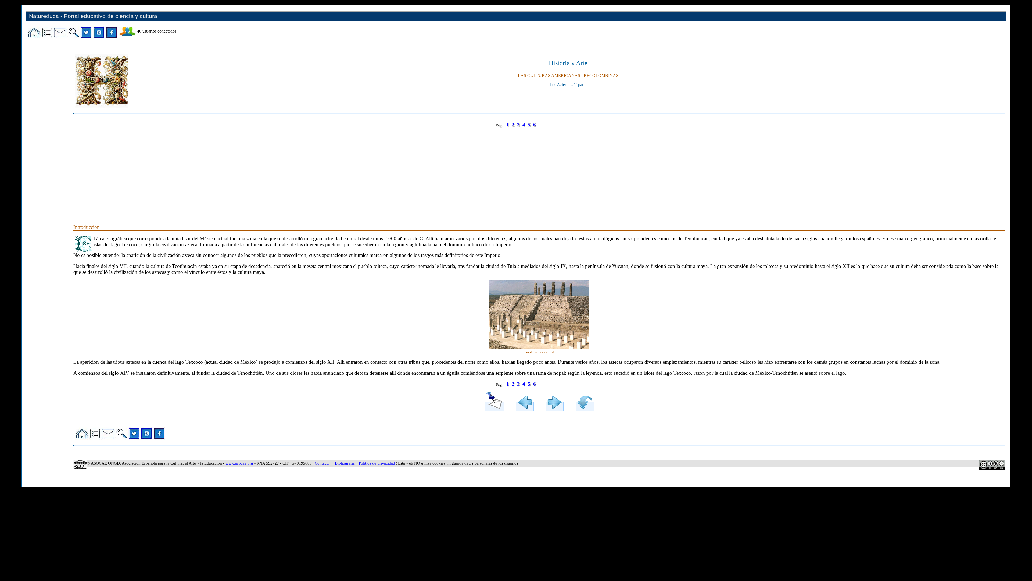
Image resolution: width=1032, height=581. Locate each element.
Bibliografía (345, 463)
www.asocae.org (239, 463)
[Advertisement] (234, 170)
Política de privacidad (377, 463)
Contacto (322, 463)
